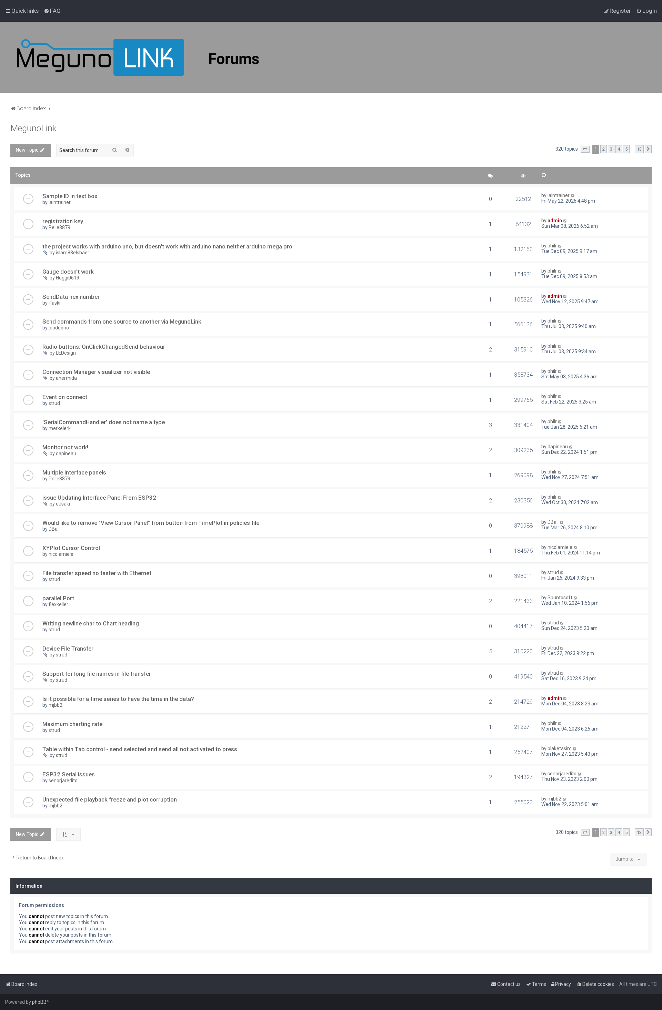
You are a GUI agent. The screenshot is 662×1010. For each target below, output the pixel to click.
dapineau (66, 453)
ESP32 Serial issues (68, 774)
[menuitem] (52, 11)
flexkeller (58, 604)
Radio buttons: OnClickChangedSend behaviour (103, 346)
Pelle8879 (59, 227)
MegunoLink (33, 128)
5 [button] (626, 149)
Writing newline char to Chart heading (90, 623)
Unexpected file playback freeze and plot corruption (109, 799)
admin (555, 220)
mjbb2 (55, 705)
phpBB (39, 1002)
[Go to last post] (573, 195)
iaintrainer (60, 202)
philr (552, 245)
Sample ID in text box (69, 196)
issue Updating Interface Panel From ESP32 (99, 497)
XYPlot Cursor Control (71, 547)
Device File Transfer (67, 648)
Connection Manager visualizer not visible (96, 371)
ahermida (66, 378)
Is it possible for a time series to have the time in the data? (118, 698)
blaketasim (560, 748)
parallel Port (58, 598)
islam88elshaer (72, 252)
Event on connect (64, 397)
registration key (62, 221)
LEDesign (66, 353)
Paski (54, 303)
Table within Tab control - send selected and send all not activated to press (139, 749)
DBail (54, 529)
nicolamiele (61, 554)
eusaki (63, 504)
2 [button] (603, 149)
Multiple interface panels (74, 472)
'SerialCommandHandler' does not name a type (103, 422)
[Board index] (138, 57)
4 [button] (619, 149)
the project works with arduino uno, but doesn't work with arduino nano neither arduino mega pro (167, 246)
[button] (585, 149)
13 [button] (639, 149)
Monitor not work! (65, 447)
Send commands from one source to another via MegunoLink (121, 321)
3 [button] (611, 149)
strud (54, 403)
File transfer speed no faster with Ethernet (96, 573)
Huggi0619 (67, 277)
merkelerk (60, 428)
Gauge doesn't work (68, 271)
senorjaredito (63, 780)
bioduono (59, 327)
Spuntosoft (560, 597)
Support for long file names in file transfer (96, 673)
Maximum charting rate (72, 724)
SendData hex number (71, 296)
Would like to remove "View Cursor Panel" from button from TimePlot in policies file (150, 522)
